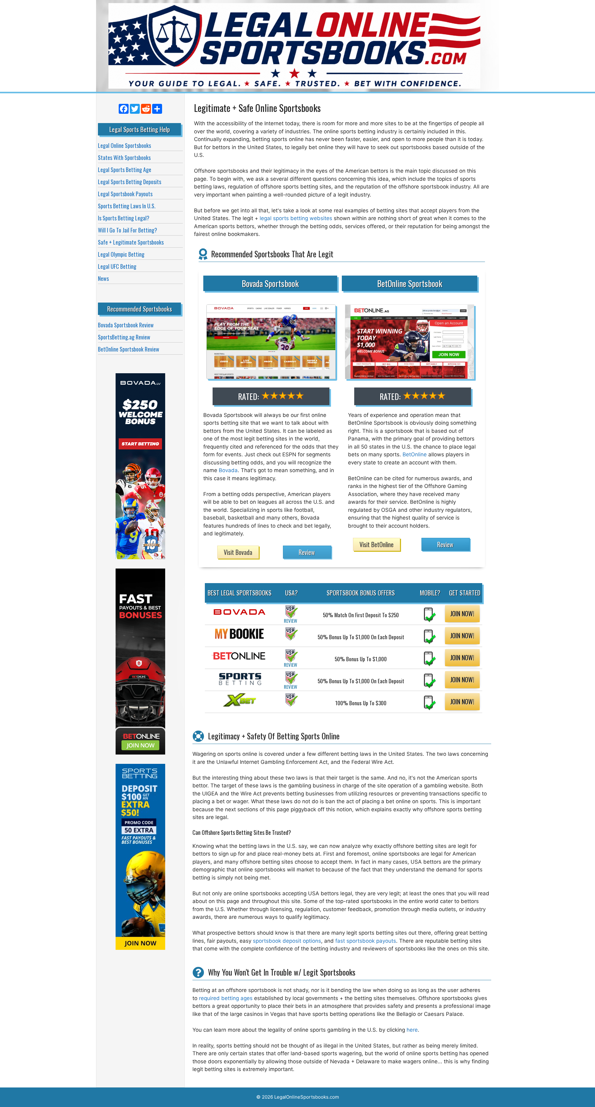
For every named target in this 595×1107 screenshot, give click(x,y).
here (412, 1030)
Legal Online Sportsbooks (124, 145)
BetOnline (415, 454)
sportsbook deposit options (287, 941)
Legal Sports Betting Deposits (129, 182)
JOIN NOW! (462, 613)
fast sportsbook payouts (365, 941)
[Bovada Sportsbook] (239, 615)
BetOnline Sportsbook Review (128, 349)
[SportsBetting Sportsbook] (239, 682)
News (103, 278)
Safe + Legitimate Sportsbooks (131, 242)
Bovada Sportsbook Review (126, 325)
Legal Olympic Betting (121, 254)
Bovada (228, 470)
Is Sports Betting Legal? (123, 218)
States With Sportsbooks (124, 157)
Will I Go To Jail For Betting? (127, 230)
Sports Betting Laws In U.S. (127, 206)
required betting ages (226, 998)
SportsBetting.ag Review (124, 337)
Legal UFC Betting (117, 266)
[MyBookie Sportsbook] (239, 637)
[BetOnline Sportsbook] (239, 659)
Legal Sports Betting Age (124, 170)
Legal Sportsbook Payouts (125, 194)
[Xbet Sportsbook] (239, 703)
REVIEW (290, 620)
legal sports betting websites (296, 218)
